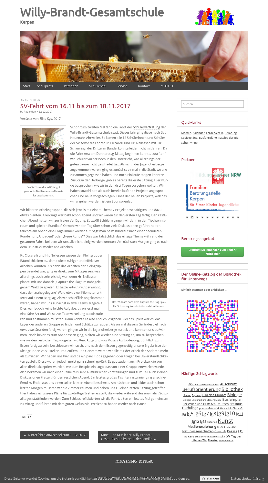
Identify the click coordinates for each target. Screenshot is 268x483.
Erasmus (236, 404)
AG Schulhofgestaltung (206, 384)
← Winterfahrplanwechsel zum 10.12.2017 (55, 435)
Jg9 (220, 413)
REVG (191, 436)
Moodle (186, 133)
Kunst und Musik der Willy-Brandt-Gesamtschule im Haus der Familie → (128, 437)
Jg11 (239, 413)
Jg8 (213, 413)
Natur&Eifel (231, 427)
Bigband (196, 395)
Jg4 (184, 414)
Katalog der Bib (228, 137)
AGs (191, 384)
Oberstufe (220, 431)
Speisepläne (189, 137)
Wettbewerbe (226, 440)
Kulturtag (212, 421)
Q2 (185, 436)
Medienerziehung (202, 426)
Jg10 (230, 413)
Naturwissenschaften (198, 431)
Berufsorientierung (201, 389)
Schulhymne (189, 142)
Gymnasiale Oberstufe (231, 408)
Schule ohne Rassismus (207, 436)
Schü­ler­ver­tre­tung (146, 127)
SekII (222, 436)
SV (22, 99)
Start (26, 86)
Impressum (146, 460)
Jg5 (190, 413)
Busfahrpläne (208, 137)
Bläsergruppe (214, 399)
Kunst (225, 420)
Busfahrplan (232, 399)
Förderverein (214, 133)
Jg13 (203, 421)
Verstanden (210, 478)
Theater (213, 440)
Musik (221, 427)
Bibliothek (232, 389)
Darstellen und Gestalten (199, 404)
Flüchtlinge (190, 408)
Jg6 (197, 413)
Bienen (187, 395)
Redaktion (30, 111)
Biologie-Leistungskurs (194, 400)
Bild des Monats (214, 395)
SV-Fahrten (32, 99)
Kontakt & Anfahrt (126, 460)
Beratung (231, 133)
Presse (232, 431)
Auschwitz (228, 384)
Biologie (234, 394)
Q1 (240, 431)
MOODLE (167, 86)
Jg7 (205, 413)
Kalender (199, 133)
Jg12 (195, 421)
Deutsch (222, 404)
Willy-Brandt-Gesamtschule (92, 12)
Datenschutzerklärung (247, 478)
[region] (134, 56)
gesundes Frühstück (209, 408)
